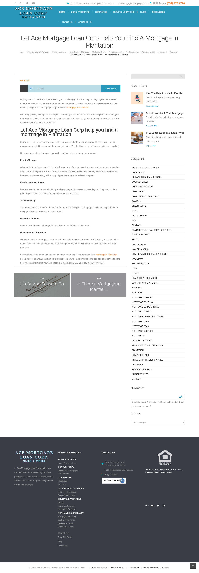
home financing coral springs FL (150, 254)
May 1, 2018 (24, 80)
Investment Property (66, 509)
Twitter (27, 3)
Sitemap (165, 567)
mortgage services (142, 331)
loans (135, 273)
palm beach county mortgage (148, 345)
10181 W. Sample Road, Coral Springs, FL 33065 (90, 3)
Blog (60, 541)
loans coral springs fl (144, 278)
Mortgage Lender (116, 52)
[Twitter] (158, 505)
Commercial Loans (66, 527)
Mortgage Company (142, 302)
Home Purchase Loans (67, 463)
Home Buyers (139, 244)
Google (20, 3)
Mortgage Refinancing (67, 516)
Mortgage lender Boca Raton (148, 316)
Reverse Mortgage (142, 369)
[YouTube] (151, 505)
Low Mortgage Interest (145, 283)
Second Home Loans (67, 495)
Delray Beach (139, 216)
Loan (134, 268)
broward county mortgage (38, 52)
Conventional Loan (142, 187)
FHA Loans (62, 481)
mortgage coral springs (145, 307)
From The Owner (65, 537)
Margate (136, 288)
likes (41, 88)
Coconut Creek (140, 182)
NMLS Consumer (150, 567)
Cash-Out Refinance (66, 520)
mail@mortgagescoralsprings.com (132, 3)
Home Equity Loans (66, 506)
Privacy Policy (118, 567)
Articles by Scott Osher (145, 167)
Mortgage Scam (148, 52)
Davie (135, 211)
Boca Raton (138, 172)
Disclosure (134, 567)
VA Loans (136, 379)
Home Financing (59, 52)
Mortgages (162, 52)
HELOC (135, 240)
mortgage (85, 52)
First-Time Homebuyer (67, 492)
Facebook (15, 3)
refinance (137, 365)
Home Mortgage (140, 264)
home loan (73, 52)
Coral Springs (140, 191)
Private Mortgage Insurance (147, 360)
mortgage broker (99, 52)
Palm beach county (142, 341)
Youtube (33, 3)
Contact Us (62, 546)
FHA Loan (136, 225)
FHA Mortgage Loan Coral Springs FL (152, 230)
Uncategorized (140, 374)
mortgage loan (132, 52)
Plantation (174, 52)
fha (134, 220)
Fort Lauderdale (141, 235)
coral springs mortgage (145, 196)
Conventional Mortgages (68, 470)
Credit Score (139, 206)
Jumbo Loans (63, 474)
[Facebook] (146, 505)
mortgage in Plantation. (78, 107)
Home (22, 52)
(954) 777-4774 (176, 3)
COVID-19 (136, 201)
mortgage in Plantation (106, 254)
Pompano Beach (140, 355)
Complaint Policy (99, 567)
